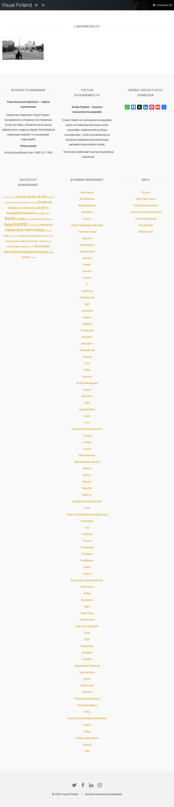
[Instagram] (99, 785)
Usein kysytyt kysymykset (145, 212)
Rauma (87, 573)
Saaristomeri (87, 619)
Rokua (87, 593)
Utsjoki (87, 725)
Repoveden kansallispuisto (87, 580)
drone (42, 197)
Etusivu (145, 192)
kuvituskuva (45, 219)
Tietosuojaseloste (145, 218)
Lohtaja (87, 442)
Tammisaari (87, 685)
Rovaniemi (87, 600)
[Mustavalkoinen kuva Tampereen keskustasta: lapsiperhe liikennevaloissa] (23, 48)
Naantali (87, 488)
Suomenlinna (87, 672)
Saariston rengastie (87, 626)
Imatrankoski (87, 297)
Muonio (87, 481)
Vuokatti (87, 744)
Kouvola (87, 376)
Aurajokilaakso (87, 205)
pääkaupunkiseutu (28, 241)
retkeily (48, 241)
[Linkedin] (91, 785)
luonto (21, 224)
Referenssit (146, 231)
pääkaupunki (12, 241)
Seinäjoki (87, 652)
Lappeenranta (87, 409)
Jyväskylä (87, 310)
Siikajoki (87, 659)
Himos (87, 277)
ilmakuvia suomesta (21, 208)
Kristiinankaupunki (87, 383)
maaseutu (33, 225)
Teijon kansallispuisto (87, 698)
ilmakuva (44, 202)
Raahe (87, 567)
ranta (42, 241)
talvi (51, 252)
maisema (46, 225)
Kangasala (87, 330)
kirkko (35, 219)
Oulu (6, 235)
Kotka (87, 369)
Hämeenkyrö (87, 245)
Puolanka (87, 554)
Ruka (87, 606)
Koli (87, 363)
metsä (39, 230)
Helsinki (9, 202)
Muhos (87, 475)
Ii (87, 284)
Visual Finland (17, 5)
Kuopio (87, 389)
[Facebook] (82, 785)
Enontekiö (87, 212)
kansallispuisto (42, 213)
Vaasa (87, 731)
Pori (87, 527)
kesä (9, 218)
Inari (87, 304)
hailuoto (50, 197)
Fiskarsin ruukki (87, 231)
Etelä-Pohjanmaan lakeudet (87, 225)
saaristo (25, 246)
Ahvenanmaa (87, 198)
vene (33, 257)
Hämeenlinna (87, 251)
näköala (48, 231)
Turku (87, 711)
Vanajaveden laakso (87, 738)
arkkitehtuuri (9, 197)
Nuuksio (87, 494)
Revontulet (87, 586)
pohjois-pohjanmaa (30, 235)
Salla (87, 632)
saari (17, 246)
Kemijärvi (87, 337)
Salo (87, 639)
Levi (87, 422)
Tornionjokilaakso (87, 705)
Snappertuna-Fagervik (87, 665)
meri (28, 230)
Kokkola (87, 356)
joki (38, 208)
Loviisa (87, 448)
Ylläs (87, 751)
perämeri (13, 236)
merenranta (14, 230)
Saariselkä (87, 613)
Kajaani (87, 317)
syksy (43, 252)
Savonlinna (87, 646)
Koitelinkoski (87, 350)
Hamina (87, 258)
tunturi (26, 257)
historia (17, 202)
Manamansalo (87, 455)
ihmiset (33, 203)
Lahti (87, 402)
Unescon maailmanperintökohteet (87, 718)
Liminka (87, 435)
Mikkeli (87, 468)
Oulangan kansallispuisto (87, 501)
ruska (10, 246)
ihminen (25, 202)
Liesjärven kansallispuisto (87, 429)
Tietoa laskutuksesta (145, 205)
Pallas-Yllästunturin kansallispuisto (87, 514)
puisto (46, 236)
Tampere (87, 692)
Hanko (87, 264)
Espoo (87, 218)
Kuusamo (87, 396)
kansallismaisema (21, 213)
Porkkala (87, 534)
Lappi (87, 416)
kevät (28, 219)
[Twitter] (74, 785)
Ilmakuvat (87, 291)
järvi (44, 207)
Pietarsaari (87, 521)
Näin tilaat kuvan (145, 198)
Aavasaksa (87, 192)
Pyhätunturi (87, 560)
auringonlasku (26, 197)
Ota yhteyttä (145, 225)
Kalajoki (87, 324)
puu (51, 236)
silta (32, 247)
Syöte (87, 679)
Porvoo (87, 540)
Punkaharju (87, 547)
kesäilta (20, 219)
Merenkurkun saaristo (87, 461)
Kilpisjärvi (87, 343)
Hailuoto (87, 238)
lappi (8, 224)
